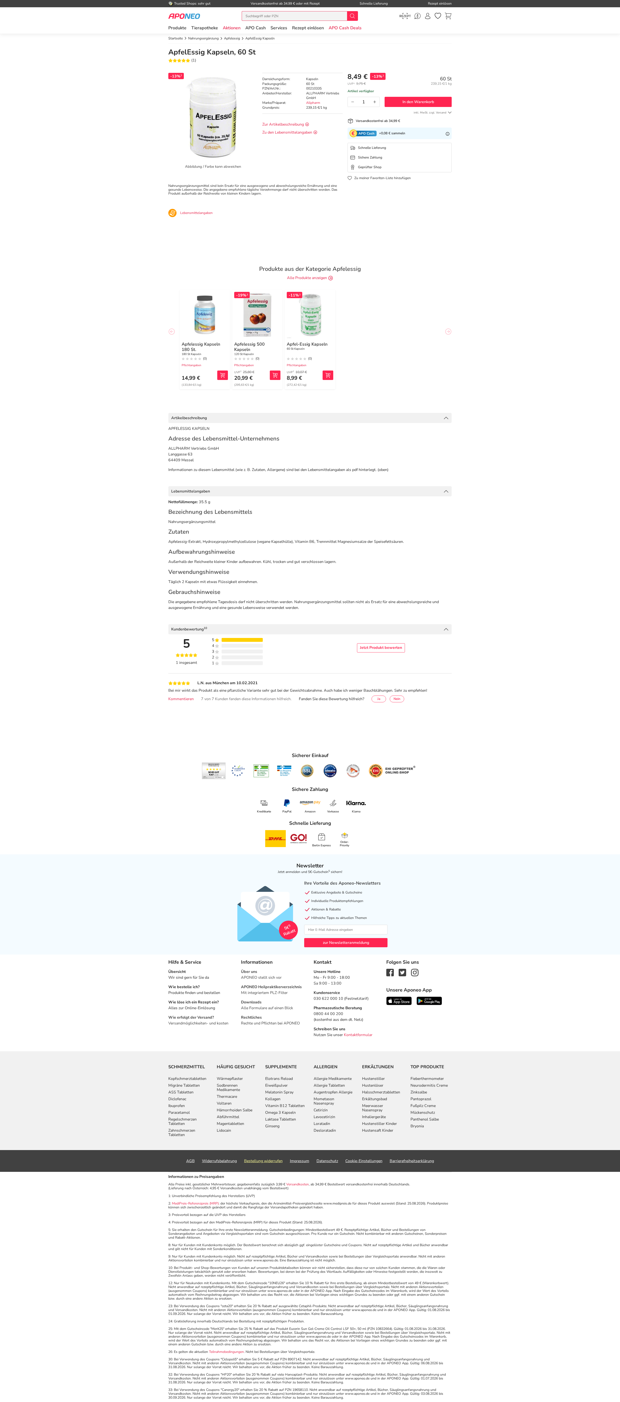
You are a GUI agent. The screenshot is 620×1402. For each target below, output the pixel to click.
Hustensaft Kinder (377, 1130)
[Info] (447, 133)
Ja (378, 699)
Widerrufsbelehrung (219, 1161)
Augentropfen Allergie (333, 1092)
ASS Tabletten (181, 1092)
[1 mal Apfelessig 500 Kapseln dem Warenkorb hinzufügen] (275, 375)
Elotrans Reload (279, 1078)
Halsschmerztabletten (381, 1092)
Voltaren (224, 1103)
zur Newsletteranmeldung (346, 942)
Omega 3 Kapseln (280, 1112)
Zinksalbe (419, 1092)
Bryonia (417, 1126)
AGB (190, 1161)
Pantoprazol (421, 1099)
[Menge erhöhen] (374, 101)
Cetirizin (321, 1110)
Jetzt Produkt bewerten (381, 647)
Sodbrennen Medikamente (228, 1087)
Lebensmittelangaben (190, 491)
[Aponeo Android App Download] (429, 1000)
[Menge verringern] (352, 101)
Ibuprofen (176, 1105)
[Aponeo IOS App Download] (399, 1000)
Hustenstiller (373, 1078)
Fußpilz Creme (423, 1105)
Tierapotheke (204, 28)
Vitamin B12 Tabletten (285, 1105)
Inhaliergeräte (374, 1117)
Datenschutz (327, 1161)
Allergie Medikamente (333, 1078)
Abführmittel (228, 1117)
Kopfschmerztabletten (187, 1078)
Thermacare (227, 1096)
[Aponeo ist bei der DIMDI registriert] (261, 770)
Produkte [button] (177, 28)
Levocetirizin (324, 1117)
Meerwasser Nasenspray (372, 1108)
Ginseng (272, 1126)
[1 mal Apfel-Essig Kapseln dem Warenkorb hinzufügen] (328, 375)
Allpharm (313, 102)
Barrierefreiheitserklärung (412, 1161)
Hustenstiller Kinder (379, 1123)
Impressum (299, 1161)
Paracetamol (179, 1112)
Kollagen (272, 1099)
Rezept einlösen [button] (308, 28)
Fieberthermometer (427, 1078)
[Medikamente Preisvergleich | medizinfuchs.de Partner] (353, 771)
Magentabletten (230, 1123)
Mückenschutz (423, 1112)
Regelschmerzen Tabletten (182, 1121)
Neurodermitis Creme (429, 1085)
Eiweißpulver (276, 1085)
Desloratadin (325, 1130)
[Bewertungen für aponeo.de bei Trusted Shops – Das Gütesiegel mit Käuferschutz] (213, 771)
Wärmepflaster (230, 1078)
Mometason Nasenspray (324, 1101)
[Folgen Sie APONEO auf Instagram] (414, 972)
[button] (231, 28)
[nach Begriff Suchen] (352, 16)
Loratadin (322, 1123)
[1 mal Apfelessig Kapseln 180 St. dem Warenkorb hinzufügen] (222, 375)
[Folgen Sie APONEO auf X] (402, 972)
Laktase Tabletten (280, 1119)
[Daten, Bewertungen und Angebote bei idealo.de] (330, 771)
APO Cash (255, 28)
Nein (397, 699)
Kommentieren (181, 699)
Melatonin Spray (279, 1092)
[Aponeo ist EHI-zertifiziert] (238, 770)
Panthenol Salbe (425, 1119)
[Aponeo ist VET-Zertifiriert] (284, 770)
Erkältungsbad (374, 1099)
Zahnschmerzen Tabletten (181, 1132)
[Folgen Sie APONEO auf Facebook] (390, 972)
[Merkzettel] (438, 16)
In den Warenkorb (418, 102)
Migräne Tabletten (184, 1085)
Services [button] (279, 28)
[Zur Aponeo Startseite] (184, 16)
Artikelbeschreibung (189, 418)
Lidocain (224, 1130)
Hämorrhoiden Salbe (234, 1110)
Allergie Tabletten (329, 1085)
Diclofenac (177, 1099)
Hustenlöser (372, 1085)
